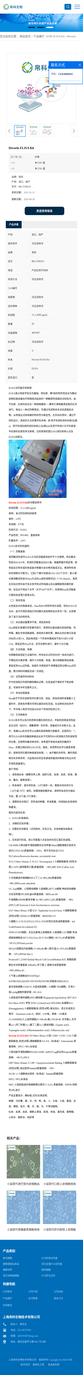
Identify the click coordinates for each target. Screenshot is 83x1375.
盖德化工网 (38, 1364)
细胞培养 (7, 1270)
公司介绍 (33, 1291)
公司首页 (7, 1291)
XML (70, 1359)
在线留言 (7, 1305)
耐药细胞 (46, 1270)
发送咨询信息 (44, 210)
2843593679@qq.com (28, 1336)
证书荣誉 (33, 1298)
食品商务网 (53, 1364)
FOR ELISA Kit (56, 36)
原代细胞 (7, 1258)
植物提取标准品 (11, 1264)
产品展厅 (39, 36)
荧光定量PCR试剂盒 (52, 1264)
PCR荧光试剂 (48, 1275)
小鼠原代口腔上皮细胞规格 (59, 1183)
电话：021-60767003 (21, 1330)
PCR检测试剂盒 (50, 1258)
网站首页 (25, 36)
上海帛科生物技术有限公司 (22, 1359)
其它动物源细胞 (11, 1275)
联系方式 (58, 1298)
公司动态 (58, 1291)
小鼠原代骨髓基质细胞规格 (23, 1229)
